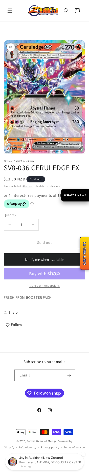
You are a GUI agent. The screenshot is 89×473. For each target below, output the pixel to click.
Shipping (27, 186)
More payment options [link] (44, 285)
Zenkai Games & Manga (42, 441)
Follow (16, 324)
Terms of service (74, 447)
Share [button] (13, 312)
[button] (9, 10)
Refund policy (27, 447)
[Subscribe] (69, 375)
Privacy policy (50, 447)
